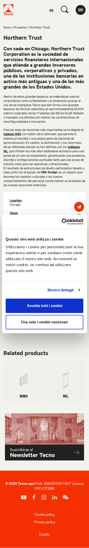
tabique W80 (12, 133)
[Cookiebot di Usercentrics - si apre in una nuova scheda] (62, 221)
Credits (44, 534)
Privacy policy (44, 521)
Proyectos (20, 27)
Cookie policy (44, 514)
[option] (23, 382)
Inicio (7, 27)
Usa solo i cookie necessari (44, 322)
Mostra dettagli (60, 290)
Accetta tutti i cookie (44, 306)
